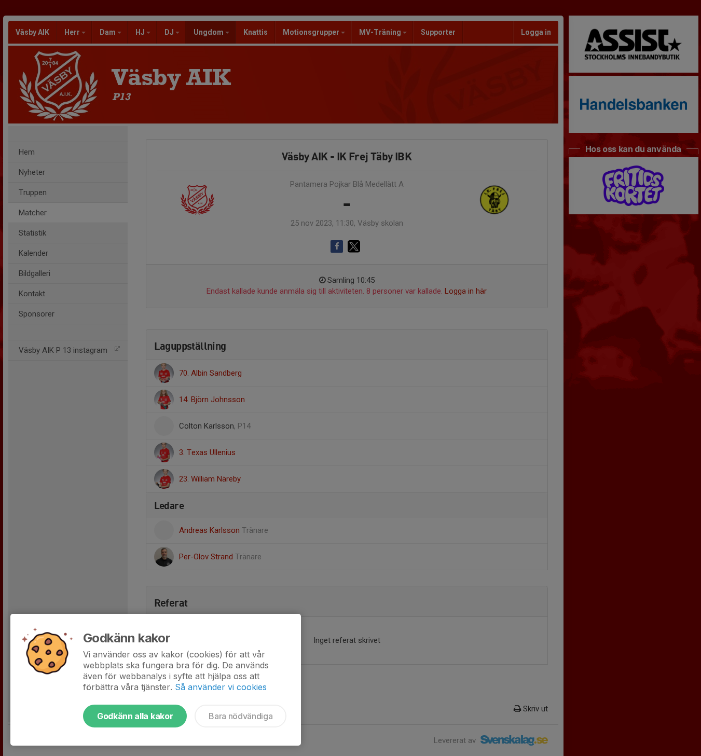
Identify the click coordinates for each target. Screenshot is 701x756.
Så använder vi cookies (221, 687)
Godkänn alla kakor (135, 716)
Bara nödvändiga (240, 716)
